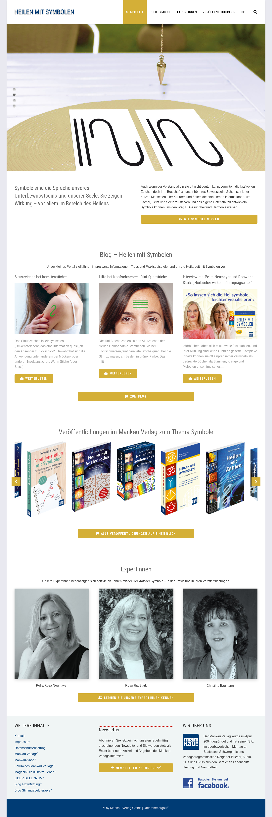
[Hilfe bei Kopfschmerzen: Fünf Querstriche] (136, 308)
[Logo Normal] (44, 12)
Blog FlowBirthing (27, 784)
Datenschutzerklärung (30, 748)
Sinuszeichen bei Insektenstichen (41, 276)
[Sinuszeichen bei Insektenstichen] (52, 308)
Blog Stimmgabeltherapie (32, 790)
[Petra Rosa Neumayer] (52, 634)
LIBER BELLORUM (28, 778)
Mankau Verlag (25, 754)
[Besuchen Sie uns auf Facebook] (206, 783)
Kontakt (20, 736)
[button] (255, 12)
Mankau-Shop (24, 760)
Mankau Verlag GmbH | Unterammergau (138, 808)
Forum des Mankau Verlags (34, 766)
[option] (46, 479)
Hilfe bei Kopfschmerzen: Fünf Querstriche (133, 276)
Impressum (22, 742)
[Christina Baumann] (220, 634)
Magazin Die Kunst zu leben (34, 772)
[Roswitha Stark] (136, 634)
